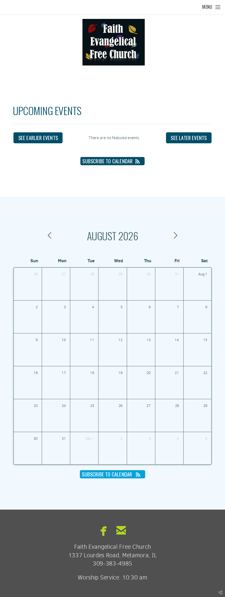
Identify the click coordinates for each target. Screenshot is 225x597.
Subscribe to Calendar (107, 161)
